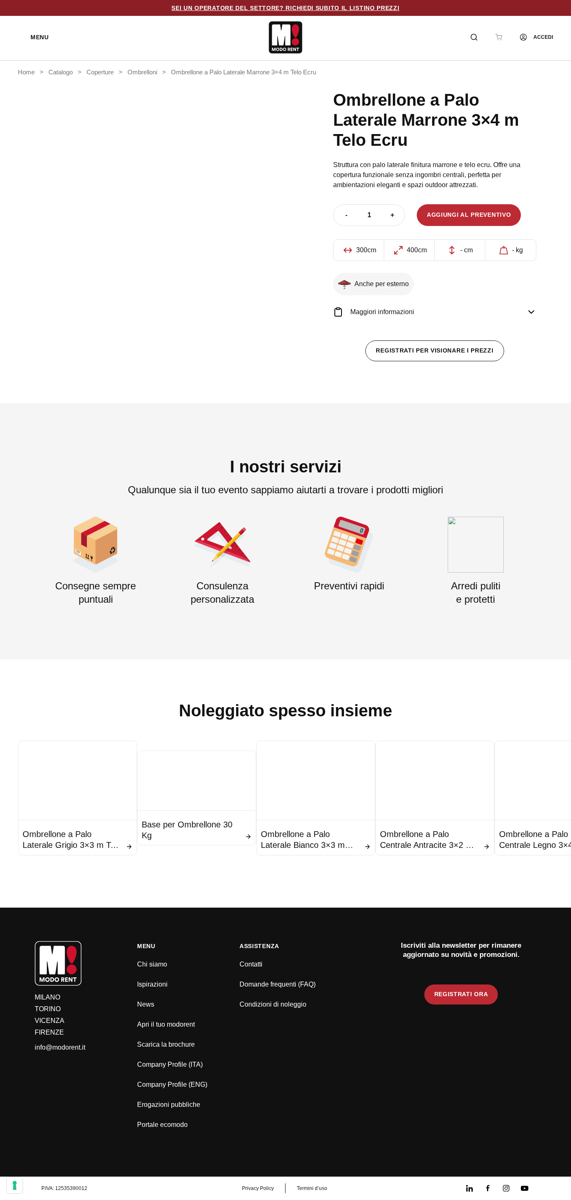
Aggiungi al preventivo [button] (469, 214)
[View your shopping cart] (499, 37)
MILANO (47, 997)
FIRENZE (49, 1032)
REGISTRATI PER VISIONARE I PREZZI (434, 350)
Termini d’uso (312, 1188)
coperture (100, 72)
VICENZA (49, 1020)
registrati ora (461, 994)
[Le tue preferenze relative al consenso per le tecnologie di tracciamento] (15, 1185)
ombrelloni (142, 72)
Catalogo (60, 72)
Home (26, 72)
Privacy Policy (258, 1188)
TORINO (48, 1008)
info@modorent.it (60, 1047)
